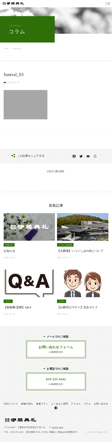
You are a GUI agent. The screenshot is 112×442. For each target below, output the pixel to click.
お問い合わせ (101, 404)
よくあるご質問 (59, 404)
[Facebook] (74, 156)
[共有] (95, 156)
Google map (57, 427)
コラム (87, 404)
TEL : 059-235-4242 (14, 432)
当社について (11, 404)
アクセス (76, 404)
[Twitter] (81, 156)
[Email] (88, 156)
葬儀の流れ (27, 404)
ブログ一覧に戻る (55, 171)
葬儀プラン (42, 404)
